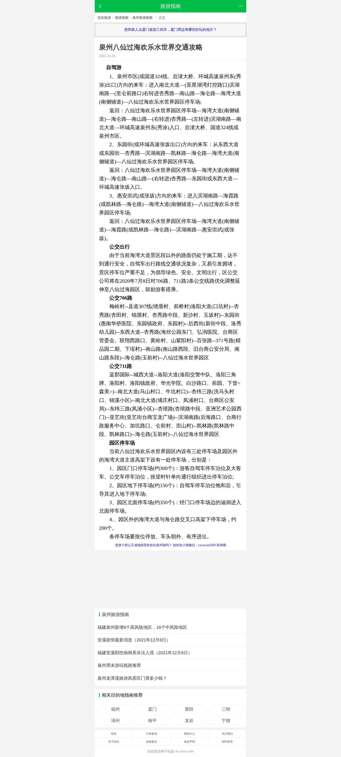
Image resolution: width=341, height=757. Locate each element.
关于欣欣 (113, 741)
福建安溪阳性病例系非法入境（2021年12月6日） (144, 652)
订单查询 (151, 733)
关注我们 (227, 733)
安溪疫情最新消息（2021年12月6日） (133, 639)
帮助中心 (189, 733)
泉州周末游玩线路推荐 (119, 665)
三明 (226, 709)
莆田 (189, 709)
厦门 (152, 709)
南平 (152, 720)
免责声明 (189, 741)
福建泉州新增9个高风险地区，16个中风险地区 (142, 627)
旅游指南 (121, 18)
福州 (115, 709)
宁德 (226, 720)
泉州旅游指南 (142, 18)
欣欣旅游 (104, 18)
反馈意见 (151, 741)
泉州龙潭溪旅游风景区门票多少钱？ (132, 678)
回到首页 (227, 741)
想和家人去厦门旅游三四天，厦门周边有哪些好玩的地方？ (170, 30)
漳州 (115, 720)
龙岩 (189, 720)
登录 (113, 733)
